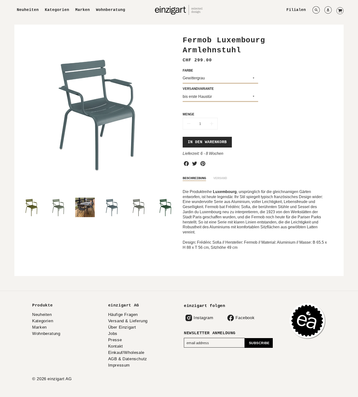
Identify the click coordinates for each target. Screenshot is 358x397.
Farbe (188, 70)
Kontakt (115, 346)
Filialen (296, 10)
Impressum (119, 365)
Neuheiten (28, 10)
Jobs (112, 333)
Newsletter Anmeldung (210, 333)
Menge (188, 114)
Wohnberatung (110, 10)
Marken (82, 10)
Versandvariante (198, 89)
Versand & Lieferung (128, 321)
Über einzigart (122, 327)
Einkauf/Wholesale (126, 352)
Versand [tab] (220, 178)
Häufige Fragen (123, 314)
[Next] (171, 113)
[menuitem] (27, 10)
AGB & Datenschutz (127, 359)
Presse (115, 340)
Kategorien (57, 10)
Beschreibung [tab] (194, 178)
